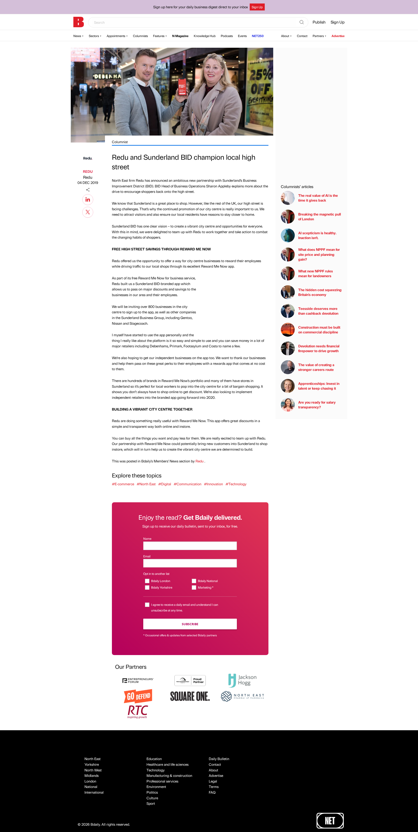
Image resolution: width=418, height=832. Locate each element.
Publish (319, 21)
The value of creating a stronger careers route (316, 367)
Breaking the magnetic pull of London (319, 216)
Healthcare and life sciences (168, 764)
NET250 (258, 36)
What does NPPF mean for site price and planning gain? (319, 254)
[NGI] (190, 680)
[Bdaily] (78, 22)
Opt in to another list (156, 574)
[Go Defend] (138, 695)
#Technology (236, 484)
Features (158, 36)
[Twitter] (88, 211)
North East (92, 758)
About (285, 36)
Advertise (338, 36)
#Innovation (213, 484)
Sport (151, 803)
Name (147, 538)
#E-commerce (123, 484)
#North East (146, 484)
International (94, 792)
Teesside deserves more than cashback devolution (318, 311)
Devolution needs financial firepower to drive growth (318, 348)
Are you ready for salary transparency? (317, 404)
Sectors (94, 36)
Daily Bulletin (219, 758)
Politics (152, 792)
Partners (318, 36)
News (77, 36)
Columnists (140, 36)
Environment (156, 786)
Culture (152, 798)
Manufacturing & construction (169, 775)
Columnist (120, 141)
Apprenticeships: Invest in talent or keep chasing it (318, 386)
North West (93, 770)
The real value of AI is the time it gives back (318, 197)
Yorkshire (91, 764)
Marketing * (205, 587)
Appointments (116, 36)
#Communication (187, 484)
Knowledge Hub (205, 36)
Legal (213, 781)
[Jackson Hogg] (242, 680)
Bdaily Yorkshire (161, 587)
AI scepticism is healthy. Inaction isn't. (317, 235)
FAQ (212, 792)
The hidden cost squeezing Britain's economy (320, 292)
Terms (214, 786)
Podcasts (227, 36)
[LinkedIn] (88, 199)
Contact (302, 36)
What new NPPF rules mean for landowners (315, 273)
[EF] (138, 680)
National (90, 786)
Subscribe (190, 624)
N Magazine (180, 36)
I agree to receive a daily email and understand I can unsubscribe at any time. (184, 607)
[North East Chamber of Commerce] (242, 695)
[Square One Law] (190, 695)
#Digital (164, 484)
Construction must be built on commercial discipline (319, 329)
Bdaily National (207, 581)
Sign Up (257, 7)
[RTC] (138, 711)
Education (154, 758)
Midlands (91, 775)
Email (146, 556)
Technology (156, 770)
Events (242, 36)
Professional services (162, 781)
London (90, 781)
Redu (87, 177)
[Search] (301, 22)
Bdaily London (160, 581)
